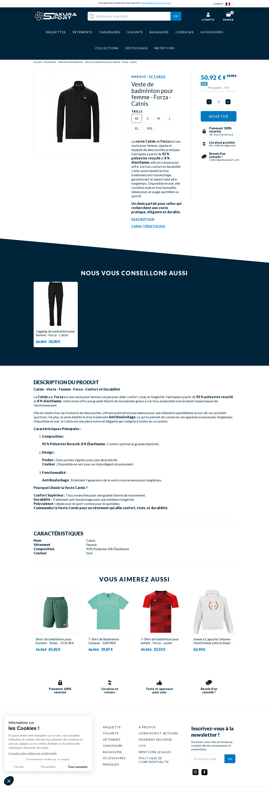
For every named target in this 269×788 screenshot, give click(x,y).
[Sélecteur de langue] (230, 3)
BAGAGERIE (112, 752)
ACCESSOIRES (114, 758)
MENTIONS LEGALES (155, 752)
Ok (176, 16)
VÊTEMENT (112, 739)
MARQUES (111, 764)
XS (136, 118)
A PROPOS (147, 727)
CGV (142, 745)
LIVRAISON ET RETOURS (158, 733)
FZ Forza (157, 76)
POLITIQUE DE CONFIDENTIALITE (154, 760)
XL (136, 128)
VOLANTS (111, 733)
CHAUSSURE (113, 745)
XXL (150, 128)
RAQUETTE (112, 727)
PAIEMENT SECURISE (155, 739)
